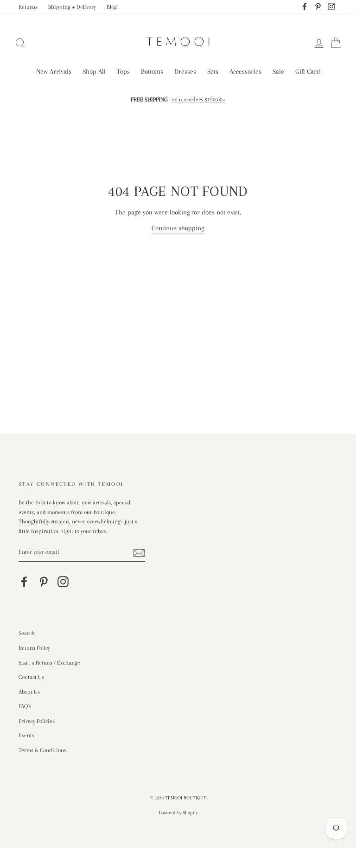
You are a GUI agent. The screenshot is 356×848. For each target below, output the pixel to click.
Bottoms (152, 71)
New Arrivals (53, 71)
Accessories (245, 71)
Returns (28, 7)
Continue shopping (178, 228)
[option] (178, 99)
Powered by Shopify (178, 812)
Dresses (185, 71)
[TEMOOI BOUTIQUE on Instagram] (63, 581)
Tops (123, 71)
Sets (212, 71)
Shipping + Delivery (72, 7)
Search (27, 633)
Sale (278, 71)
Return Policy (34, 648)
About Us (29, 692)
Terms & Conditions (42, 750)
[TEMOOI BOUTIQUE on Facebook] (24, 581)
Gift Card (307, 71)
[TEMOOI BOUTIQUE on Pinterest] (43, 581)
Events (26, 735)
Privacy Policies (37, 721)
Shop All (94, 71)
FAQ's (25, 706)
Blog (112, 7)
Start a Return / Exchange (49, 663)
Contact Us (31, 677)
